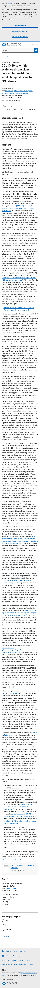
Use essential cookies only (20, 31)
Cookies (28, 960)
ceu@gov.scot (11, 888)
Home (3, 57)
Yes (6, 920)
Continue (6, 936)
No (6, 925)
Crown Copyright (7, 964)
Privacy (31, 964)
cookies (9, 3)
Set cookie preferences (20, 37)
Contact (21, 960)
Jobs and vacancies (20, 964)
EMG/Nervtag (13, 693)
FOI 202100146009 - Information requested (22, 866)
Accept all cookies (20, 25)
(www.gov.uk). (14, 823)
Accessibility (5, 960)
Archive (14, 960)
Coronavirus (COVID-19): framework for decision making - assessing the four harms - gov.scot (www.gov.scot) (20, 613)
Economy (18, 93)
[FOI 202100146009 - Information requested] (6, 868)
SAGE (4, 693)
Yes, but (8, 930)
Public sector (25, 93)
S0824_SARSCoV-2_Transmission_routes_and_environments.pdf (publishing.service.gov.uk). (17, 650)
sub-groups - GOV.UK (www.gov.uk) (20, 816)
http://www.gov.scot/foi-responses (13, 859)
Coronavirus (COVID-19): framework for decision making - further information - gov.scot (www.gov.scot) (18, 208)
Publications (11, 57)
